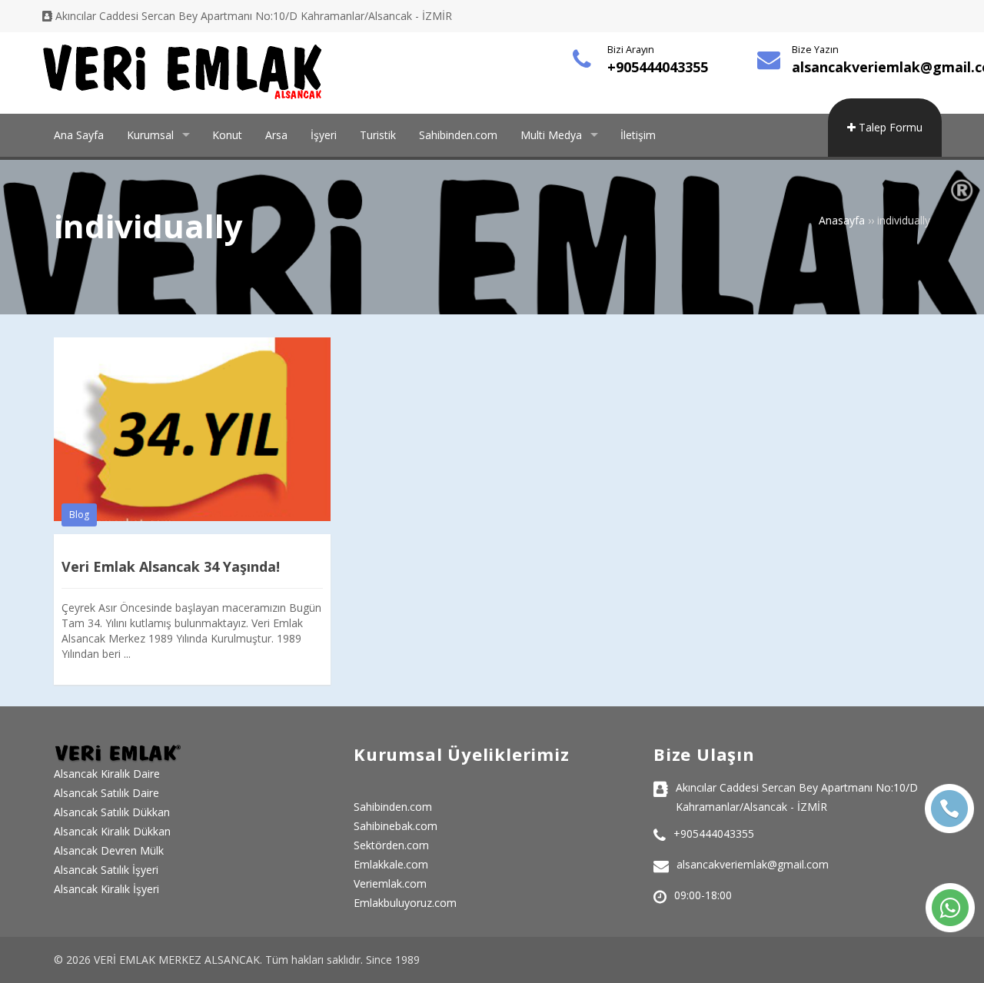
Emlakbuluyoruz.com (405, 902)
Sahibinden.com (458, 135)
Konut (227, 135)
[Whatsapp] (950, 908)
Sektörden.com (391, 845)
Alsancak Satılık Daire (106, 792)
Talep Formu (889, 127)
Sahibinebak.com (395, 826)
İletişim (638, 135)
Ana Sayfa (79, 135)
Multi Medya (551, 135)
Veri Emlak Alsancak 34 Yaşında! (171, 566)
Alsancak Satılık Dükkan (112, 812)
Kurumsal (150, 135)
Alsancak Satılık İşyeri (106, 869)
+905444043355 (657, 67)
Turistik (378, 135)
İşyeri (324, 135)
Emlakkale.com (391, 864)
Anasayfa (842, 220)
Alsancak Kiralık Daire (107, 773)
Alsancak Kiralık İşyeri (106, 889)
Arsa (276, 135)
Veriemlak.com (390, 883)
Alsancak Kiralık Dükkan (112, 831)
